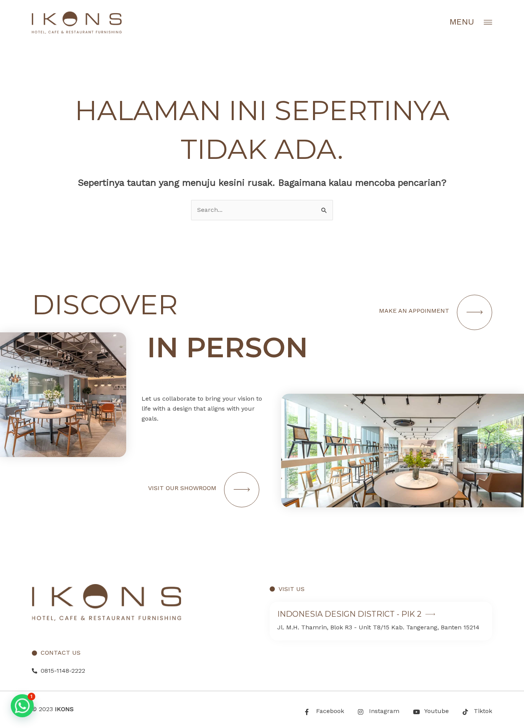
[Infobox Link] (381, 621)
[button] (22, 705)
